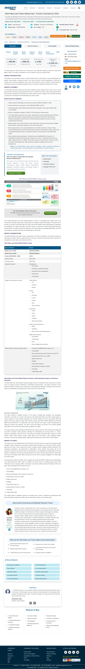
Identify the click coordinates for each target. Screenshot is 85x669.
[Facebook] (67, 2)
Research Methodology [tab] (72, 46)
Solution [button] (49, 8)
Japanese (21, 37)
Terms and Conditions (29, 653)
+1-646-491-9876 (49, 2)
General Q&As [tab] (52, 46)
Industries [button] (32, 8)
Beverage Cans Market (13, 565)
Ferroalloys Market (12, 575)
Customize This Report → (16, 173)
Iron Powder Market (12, 578)
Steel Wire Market (12, 571)
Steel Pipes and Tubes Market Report (40, 42)
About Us (10, 653)
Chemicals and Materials (23, 42)
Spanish (46, 37)
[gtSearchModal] (79, 8)
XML (9, 662)
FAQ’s (25, 658)
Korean (8, 37)
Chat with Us (72, 81)
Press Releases (51, 651)
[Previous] (28, 603)
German (14, 37)
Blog (48, 658)
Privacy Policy (27, 651)
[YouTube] (79, 2)
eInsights (65, 8)
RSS (9, 660)
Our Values (27, 660)
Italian (40, 37)
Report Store (41, 8)
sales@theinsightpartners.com (34, 2)
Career (9, 658)
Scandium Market (40, 575)
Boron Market (10, 568)
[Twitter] (71, 2)
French (27, 37)
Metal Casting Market (41, 578)
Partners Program (51, 653)
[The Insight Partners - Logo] (11, 8)
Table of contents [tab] (33, 46)
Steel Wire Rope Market (42, 571)
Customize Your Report (72, 76)
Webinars (49, 656)
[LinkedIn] (75, 2)
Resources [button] (57, 8)
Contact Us (73, 8)
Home (25, 7)
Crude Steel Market (41, 565)
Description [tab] (13, 46)
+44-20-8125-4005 (59, 2)
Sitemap (49, 660)
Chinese (34, 37)
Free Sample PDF (50, 213)
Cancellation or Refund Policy (31, 656)
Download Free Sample (58, 36)
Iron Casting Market (41, 568)
